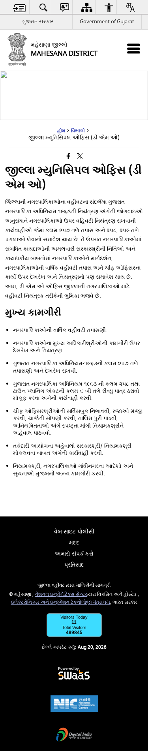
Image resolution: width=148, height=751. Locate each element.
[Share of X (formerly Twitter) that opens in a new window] (80, 156)
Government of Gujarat (107, 21)
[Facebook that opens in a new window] (68, 156)
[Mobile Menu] (134, 48)
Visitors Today (74, 617)
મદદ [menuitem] (74, 543)
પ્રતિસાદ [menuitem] (74, 565)
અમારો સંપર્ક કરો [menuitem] (74, 554)
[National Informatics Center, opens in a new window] (74, 704)
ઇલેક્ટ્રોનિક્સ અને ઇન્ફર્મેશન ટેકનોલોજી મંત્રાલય (60, 602)
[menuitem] (19, 7)
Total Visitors (74, 627)
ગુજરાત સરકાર (38, 21)
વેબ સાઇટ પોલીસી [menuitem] (74, 532)
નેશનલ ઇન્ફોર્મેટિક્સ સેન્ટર (61, 594)
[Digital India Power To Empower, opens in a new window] (74, 735)
